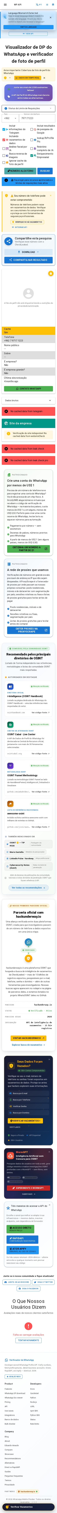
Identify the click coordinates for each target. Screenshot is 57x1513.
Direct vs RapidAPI (12, 1467)
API (6, 1406)
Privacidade (9, 1485)
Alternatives (9, 1463)
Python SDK (35, 1415)
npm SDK (34, 1411)
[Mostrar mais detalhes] (10, 78)
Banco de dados (12, 1419)
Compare (8, 1450)
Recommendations (13, 1458)
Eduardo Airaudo (12, 1445)
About (7, 1441)
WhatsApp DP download (15, 1393)
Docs (32, 1389)
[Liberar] (50, 17)
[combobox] (10, 118)
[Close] (50, 195)
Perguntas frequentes (14, 1476)
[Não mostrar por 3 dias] (49, 1059)
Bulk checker (10, 1424)
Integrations (10, 1415)
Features (8, 1389)
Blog (7, 1437)
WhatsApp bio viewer (14, 1398)
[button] (15, 118)
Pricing (7, 1402)
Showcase (9, 1454)
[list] (28, 355)
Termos (8, 1480)
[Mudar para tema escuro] (47, 5)
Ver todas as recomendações (27, 888)
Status (33, 1419)
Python (33, 1398)
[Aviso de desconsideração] (44, 78)
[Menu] (5, 4)
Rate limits (34, 1424)
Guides (8, 1472)
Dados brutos (11, 400)
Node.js (33, 1402)
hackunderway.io (28, 1491)
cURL (32, 1406)
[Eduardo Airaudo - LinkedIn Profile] (53, 5)
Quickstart (34, 1393)
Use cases (9, 1411)
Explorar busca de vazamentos (27, 1045)
